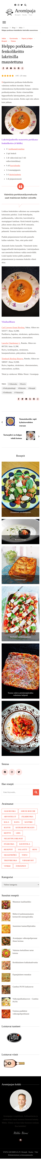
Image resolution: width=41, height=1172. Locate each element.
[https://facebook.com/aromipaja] (5, 772)
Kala (6, 822)
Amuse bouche (27, 811)
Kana (16, 822)
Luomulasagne (20, 579)
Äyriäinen (19, 866)
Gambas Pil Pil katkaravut (23, 987)
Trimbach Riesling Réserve (12, 359)
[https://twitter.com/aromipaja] (19, 772)
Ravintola (9, 844)
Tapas (24, 855)
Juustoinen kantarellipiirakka (24, 926)
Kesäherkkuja (20, 539)
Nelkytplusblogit (9, 388)
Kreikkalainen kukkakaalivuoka (25, 962)
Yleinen (13, 41)
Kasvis (23, 384)
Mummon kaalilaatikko (22, 902)
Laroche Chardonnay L (11, 343)
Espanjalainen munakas (22, 974)
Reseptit (4, 41)
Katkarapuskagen (24, 827)
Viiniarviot (19, 392)
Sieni (20, 849)
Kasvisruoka (14, 38)
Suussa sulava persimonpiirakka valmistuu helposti (20, 694)
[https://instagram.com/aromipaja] (12, 772)
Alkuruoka (13, 384)
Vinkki (7, 866)
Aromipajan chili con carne (20, 751)
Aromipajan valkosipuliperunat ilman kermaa (25, 939)
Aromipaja (25, 10)
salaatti (8, 849)
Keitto (7, 833)
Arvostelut (10, 816)
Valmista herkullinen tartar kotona (23, 951)
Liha (17, 833)
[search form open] (25, 5)
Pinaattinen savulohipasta (20, 512)
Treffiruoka (8, 392)
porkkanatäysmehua (16, 149)
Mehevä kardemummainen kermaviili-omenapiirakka (23, 915)
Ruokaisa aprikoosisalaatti (20, 637)
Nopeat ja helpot (27, 38)
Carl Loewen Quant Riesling (13, 327)
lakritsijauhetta (15, 174)
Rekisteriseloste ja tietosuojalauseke (20, 1155)
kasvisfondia (15, 165)
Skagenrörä (10, 855)
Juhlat (4, 38)
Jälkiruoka (26, 816)
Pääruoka (22, 388)
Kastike (27, 822)
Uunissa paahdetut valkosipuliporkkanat (21, 1012)
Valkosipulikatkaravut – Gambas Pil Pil (25, 1000)
